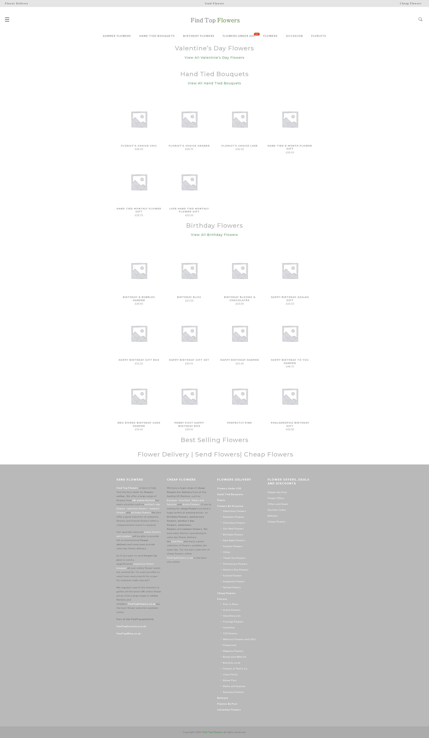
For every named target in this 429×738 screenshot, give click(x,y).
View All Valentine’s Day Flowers (214, 58)
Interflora (184, 500)
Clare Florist (230, 674)
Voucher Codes (277, 509)
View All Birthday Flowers (214, 235)
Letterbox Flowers (229, 709)
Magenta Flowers (233, 651)
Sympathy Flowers (234, 581)
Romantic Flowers (233, 516)
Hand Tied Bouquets (157, 35)
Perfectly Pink (239, 422)
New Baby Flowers (234, 540)
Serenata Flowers (233, 692)
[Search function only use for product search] (420, 19)
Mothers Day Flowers (236, 569)
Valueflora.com (232, 615)
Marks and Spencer (234, 686)
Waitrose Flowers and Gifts (239, 639)
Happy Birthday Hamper (239, 360)
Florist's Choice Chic (139, 145)
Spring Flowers (232, 587)
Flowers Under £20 (239, 35)
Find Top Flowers (127, 487)
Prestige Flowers (233, 621)
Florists (318, 35)
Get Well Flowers (233, 528)
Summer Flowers (117, 35)
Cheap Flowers (226, 593)
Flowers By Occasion (230, 506)
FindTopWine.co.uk (128, 633)
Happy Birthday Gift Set (189, 360)
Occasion (294, 35)
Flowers (270, 35)
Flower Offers (276, 498)
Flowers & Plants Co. (235, 668)
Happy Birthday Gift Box (139, 360)
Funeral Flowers (232, 575)
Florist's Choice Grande (189, 145)
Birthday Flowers (198, 35)
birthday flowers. (141, 512)
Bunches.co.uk (231, 662)
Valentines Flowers (234, 511)
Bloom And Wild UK (234, 656)
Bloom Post (230, 680)
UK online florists (143, 500)
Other (226, 552)
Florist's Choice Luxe (240, 145)
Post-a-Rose (230, 604)
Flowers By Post (227, 703)
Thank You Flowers (234, 557)
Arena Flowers (191, 504)
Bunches (172, 500)
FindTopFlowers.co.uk (142, 603)
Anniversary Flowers (235, 563)
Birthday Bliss (189, 297)
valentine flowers (137, 508)
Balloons (222, 697)
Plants (221, 500)
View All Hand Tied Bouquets (214, 83)
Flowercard (229, 645)
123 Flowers (230, 633)
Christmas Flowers (234, 522)
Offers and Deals (278, 504)
